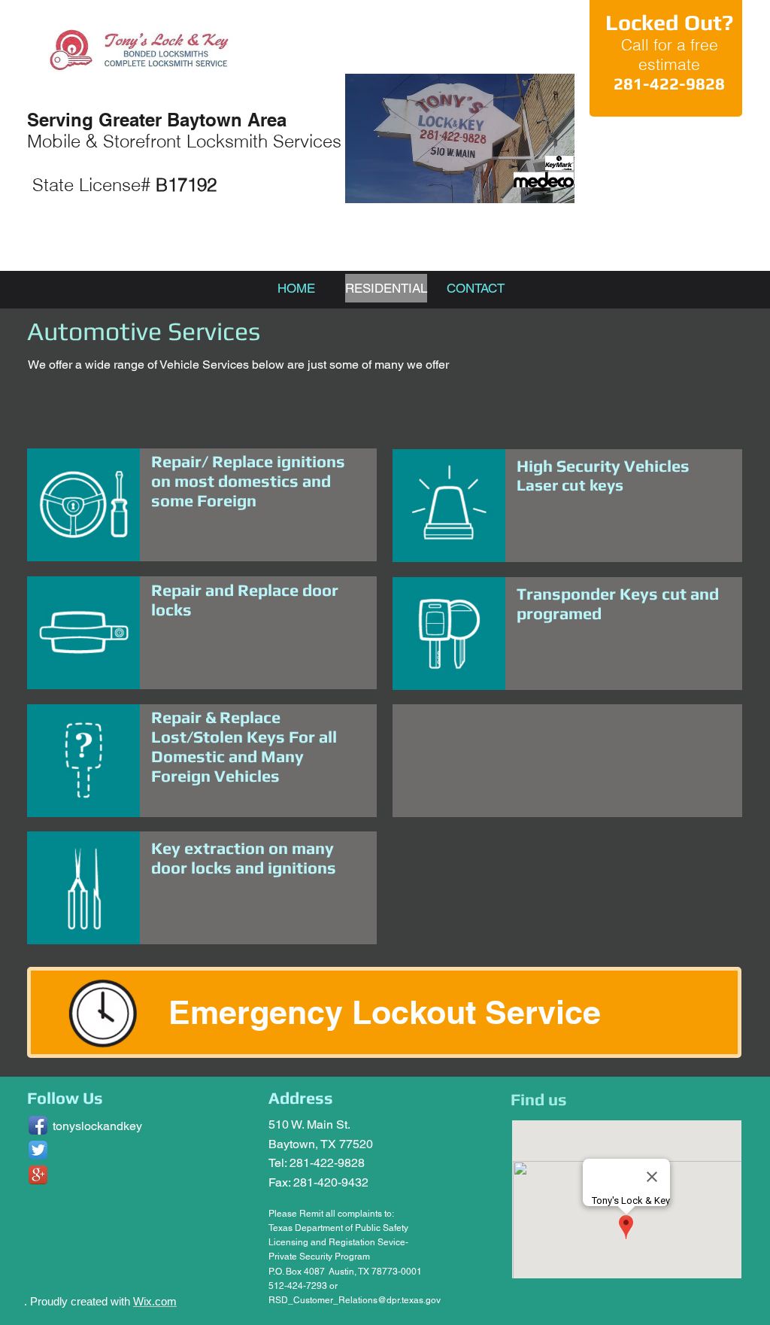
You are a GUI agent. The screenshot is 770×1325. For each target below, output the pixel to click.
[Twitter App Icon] (38, 1150)
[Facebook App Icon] (38, 1125)
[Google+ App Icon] (38, 1174)
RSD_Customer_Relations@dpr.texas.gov (354, 1300)
